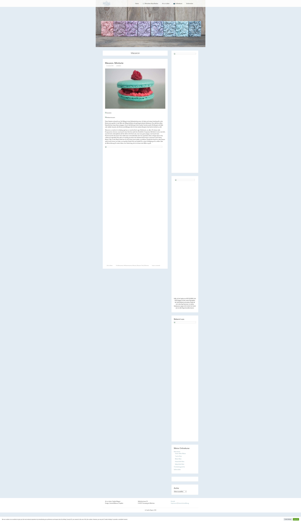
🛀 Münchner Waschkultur (150, 3)
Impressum (174, 503)
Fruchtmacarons (119, 265)
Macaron (134, 265)
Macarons (146, 265)
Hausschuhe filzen (179, 461)
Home (137, 3)
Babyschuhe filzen (179, 464)
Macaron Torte (140, 265)
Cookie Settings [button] (288, 519)
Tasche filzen (178, 456)
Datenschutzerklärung (183, 503)
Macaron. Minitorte (114, 62)
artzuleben (118, 65)
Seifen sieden (177, 469)
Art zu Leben (165, 3)
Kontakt (173, 501)
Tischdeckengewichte (179, 467)
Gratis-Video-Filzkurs (180, 453)
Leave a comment (156, 265)
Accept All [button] (296, 519)
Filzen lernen (177, 451)
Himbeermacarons (128, 265)
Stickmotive (189, 3)
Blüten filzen (178, 459)
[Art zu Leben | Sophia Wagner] (106, 3)
